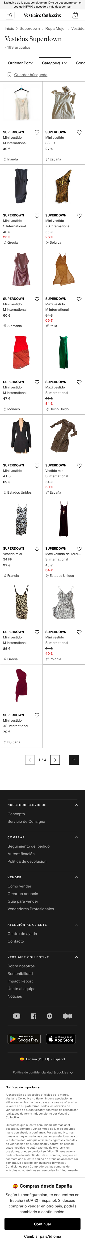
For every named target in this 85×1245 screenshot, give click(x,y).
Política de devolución (27, 861)
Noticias (15, 996)
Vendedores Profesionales (31, 909)
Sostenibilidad (20, 973)
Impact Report (20, 981)
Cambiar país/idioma (42, 1236)
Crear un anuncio (23, 893)
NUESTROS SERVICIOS (27, 805)
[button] (75, 15)
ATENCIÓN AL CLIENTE (27, 925)
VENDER (15, 877)
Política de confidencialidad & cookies (40, 1072)
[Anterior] (30, 760)
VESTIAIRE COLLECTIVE (28, 957)
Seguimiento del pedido (29, 846)
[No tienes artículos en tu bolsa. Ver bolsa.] (75, 15)
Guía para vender (23, 901)
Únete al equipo (21, 988)
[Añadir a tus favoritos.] (37, 132)
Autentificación (21, 854)
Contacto (16, 941)
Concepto (16, 814)
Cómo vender (19, 886)
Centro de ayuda (22, 933)
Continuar (42, 1224)
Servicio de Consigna (26, 821)
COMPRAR (16, 838)
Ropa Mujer (55, 28)
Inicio (9, 28)
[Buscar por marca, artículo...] (10, 15)
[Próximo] (55, 760)
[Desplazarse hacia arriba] (74, 760)
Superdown (30, 28)
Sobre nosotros (21, 966)
